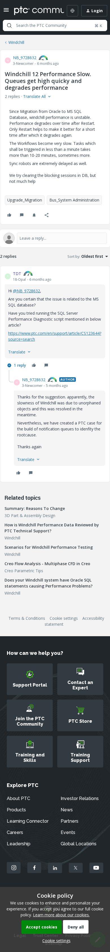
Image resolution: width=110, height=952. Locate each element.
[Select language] (72, 10)
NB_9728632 (24, 57)
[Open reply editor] (55, 238)
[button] (6, 11)
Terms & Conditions (26, 618)
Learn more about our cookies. (61, 914)
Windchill (16, 42)
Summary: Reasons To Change (35, 508)
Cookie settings (64, 618)
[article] (55, 320)
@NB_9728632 (26, 290)
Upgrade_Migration (24, 200)
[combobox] (55, 25)
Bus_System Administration (74, 200)
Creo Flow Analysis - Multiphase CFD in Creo (47, 563)
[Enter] (9, 25)
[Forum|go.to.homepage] (35, 10)
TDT (17, 273)
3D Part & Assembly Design (30, 515)
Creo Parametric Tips (24, 570)
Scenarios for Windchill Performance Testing (49, 547)
